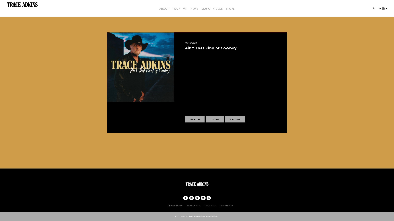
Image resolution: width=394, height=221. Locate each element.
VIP (185, 8)
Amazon (195, 119)
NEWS (194, 8)
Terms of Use (193, 205)
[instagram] (191, 198)
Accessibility (226, 205)
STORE (230, 8)
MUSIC (205, 8)
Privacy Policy (175, 205)
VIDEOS (218, 8)
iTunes (215, 119)
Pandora (235, 119)
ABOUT (164, 8)
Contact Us (210, 205)
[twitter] (203, 198)
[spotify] (197, 198)
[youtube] (209, 198)
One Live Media (211, 216)
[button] (383, 8)
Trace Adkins (187, 216)
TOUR (176, 8)
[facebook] (185, 198)
